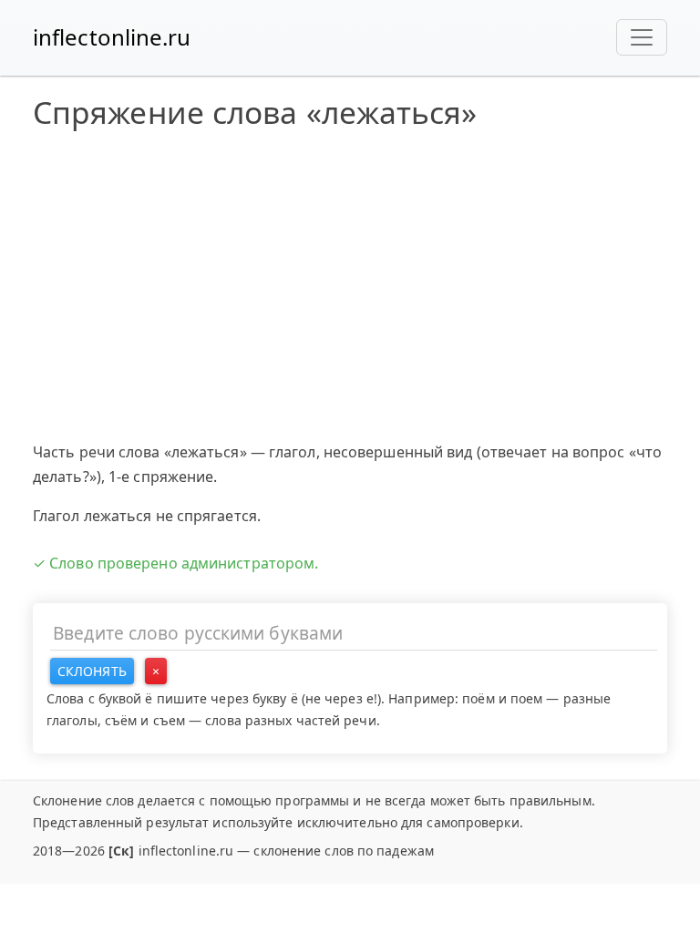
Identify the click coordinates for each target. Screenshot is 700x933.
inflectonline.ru (112, 37)
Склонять (92, 671)
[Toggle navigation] (641, 37)
